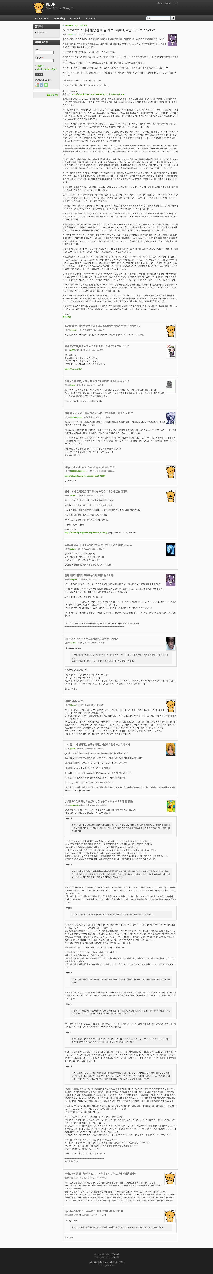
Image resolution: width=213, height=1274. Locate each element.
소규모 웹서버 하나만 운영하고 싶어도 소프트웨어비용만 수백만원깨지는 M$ (102, 325)
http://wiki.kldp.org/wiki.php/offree (82, 532)
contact (168, 3)
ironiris (73, 330)
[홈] (38, 8)
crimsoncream (76, 417)
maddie (73, 642)
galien (72, 549)
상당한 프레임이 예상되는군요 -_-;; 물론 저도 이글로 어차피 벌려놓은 (99, 801)
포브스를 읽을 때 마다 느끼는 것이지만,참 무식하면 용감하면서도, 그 (98, 544)
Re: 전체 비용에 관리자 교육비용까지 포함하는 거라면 (91, 638)
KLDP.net (91, 18)
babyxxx (71, 34)
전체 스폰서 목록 (95, 1262)
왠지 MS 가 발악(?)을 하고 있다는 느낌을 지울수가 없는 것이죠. (96, 491)
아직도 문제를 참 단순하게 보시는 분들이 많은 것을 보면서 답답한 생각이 (100, 1173)
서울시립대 (114, 1254)
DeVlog (103, 532)
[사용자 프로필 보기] (172, 45)
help (175, 3)
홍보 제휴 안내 (52, 95)
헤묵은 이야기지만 (74, 700)
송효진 (72, 350)
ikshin (72, 385)
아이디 (38, 49)
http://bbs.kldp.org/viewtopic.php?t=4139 (90, 467)
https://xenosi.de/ (73, 368)
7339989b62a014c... (78, 471)
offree (72, 495)
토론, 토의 (83, 25)
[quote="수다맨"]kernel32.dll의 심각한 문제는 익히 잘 (94, 1211)
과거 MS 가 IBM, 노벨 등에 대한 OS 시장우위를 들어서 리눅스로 (97, 381)
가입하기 (40, 65)
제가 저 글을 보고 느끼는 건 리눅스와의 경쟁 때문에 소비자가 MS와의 (99, 413)
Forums (69, 25)
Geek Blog (59, 18)
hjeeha (73, 705)
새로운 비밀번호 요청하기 (47, 69)
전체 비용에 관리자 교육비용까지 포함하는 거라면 (89, 575)
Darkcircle (74, 805)
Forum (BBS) (42, 18)
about (160, 3)
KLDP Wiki (75, 18)
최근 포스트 (41, 32)
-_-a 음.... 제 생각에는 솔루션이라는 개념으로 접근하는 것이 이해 (97, 744)
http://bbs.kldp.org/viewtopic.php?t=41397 (85, 475)
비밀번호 (39, 57)
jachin (72, 748)
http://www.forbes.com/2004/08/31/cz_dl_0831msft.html (98, 94)
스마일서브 (114, 1257)
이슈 (76, 25)
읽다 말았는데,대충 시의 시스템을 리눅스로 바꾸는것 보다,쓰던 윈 (97, 346)
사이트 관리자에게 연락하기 (113, 1262)
